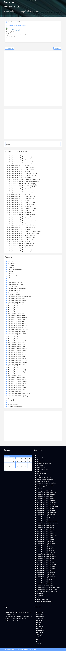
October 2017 (39, 634)
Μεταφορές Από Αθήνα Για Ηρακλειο (17, 325)
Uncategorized (11, 263)
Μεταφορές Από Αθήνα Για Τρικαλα (17, 379)
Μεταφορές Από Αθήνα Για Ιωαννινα (17, 331)
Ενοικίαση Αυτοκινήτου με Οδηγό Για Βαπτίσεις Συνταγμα (21, 222)
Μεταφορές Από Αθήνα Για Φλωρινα (17, 383)
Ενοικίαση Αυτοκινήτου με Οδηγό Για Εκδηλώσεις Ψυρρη (21, 167)
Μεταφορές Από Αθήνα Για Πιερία (16, 368)
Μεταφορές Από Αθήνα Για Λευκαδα (17, 358)
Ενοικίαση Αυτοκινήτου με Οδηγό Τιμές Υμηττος (19, 212)
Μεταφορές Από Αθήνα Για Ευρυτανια (17, 317)
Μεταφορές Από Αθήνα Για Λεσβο (16, 356)
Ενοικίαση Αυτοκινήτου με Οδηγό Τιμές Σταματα (19, 241)
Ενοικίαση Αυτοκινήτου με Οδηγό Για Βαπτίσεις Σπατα (20, 245)
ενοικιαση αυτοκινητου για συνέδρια (17, 290)
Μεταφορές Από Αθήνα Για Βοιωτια (17, 306)
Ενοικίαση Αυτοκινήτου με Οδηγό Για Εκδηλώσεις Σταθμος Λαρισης (24, 231)
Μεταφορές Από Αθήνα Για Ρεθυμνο (17, 371)
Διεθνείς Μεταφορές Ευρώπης (15, 284)
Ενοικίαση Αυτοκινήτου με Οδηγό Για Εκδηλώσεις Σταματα (21, 237)
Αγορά (7, 40)
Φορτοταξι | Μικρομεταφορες (15, 406)
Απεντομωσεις (11, 265)
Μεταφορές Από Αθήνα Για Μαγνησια (17, 360)
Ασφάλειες (10, 277)
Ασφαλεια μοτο (12, 273)
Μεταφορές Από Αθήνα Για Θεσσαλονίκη (18, 329)
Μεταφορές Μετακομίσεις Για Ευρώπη (18, 395)
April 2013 (38, 643)
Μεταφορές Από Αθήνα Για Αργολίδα (17, 298)
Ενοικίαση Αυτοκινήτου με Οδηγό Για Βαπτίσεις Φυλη (20, 198)
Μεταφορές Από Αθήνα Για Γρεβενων (17, 308)
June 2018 (38, 624)
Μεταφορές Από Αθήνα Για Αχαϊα (16, 304)
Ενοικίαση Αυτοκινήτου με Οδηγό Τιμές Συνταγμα (19, 223)
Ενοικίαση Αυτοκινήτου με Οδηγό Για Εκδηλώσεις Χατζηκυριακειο (23, 179)
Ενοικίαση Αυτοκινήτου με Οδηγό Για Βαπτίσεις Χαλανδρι (21, 187)
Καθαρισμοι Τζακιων (13, 292)
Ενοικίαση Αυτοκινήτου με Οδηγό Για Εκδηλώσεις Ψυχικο (21, 161)
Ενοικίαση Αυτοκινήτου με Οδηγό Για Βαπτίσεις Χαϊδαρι (21, 192)
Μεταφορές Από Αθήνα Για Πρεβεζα (17, 370)
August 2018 (39, 620)
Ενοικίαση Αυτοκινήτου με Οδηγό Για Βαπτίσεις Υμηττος (21, 210)
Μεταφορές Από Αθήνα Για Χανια (16, 389)
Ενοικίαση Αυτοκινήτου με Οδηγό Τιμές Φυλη (18, 200)
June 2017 (38, 642)
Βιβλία (19, 22)
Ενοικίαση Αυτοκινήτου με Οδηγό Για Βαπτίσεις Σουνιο (20, 251)
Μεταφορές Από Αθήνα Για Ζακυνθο (17, 319)
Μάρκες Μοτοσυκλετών (14, 294)
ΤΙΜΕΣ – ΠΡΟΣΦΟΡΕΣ (46, 12)
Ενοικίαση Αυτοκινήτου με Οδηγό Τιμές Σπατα (18, 247)
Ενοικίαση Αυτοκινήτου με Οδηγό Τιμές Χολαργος (19, 177)
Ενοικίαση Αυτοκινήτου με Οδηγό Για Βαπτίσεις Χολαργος (21, 175)
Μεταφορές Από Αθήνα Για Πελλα (16, 366)
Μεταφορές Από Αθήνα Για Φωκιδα (17, 385)
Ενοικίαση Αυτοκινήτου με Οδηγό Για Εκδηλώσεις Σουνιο (21, 249)
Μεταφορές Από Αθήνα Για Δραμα (16, 310)
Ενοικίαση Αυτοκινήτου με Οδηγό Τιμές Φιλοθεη (19, 206)
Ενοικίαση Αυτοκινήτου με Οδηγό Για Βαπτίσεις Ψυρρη (20, 169)
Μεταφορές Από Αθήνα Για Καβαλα (17, 333)
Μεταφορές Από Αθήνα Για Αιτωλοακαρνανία (19, 296)
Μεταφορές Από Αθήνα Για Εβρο (16, 313)
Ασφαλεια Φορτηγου (13, 275)
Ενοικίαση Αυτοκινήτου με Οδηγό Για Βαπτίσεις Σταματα (21, 239)
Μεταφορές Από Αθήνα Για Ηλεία (16, 321)
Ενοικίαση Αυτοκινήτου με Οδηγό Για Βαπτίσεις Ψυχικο (20, 163)
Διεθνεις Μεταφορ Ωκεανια (15, 282)
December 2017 (40, 630)
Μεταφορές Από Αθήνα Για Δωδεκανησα (18, 311)
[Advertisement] (17, 79)
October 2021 (39, 618)
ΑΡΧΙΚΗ (10, 12)
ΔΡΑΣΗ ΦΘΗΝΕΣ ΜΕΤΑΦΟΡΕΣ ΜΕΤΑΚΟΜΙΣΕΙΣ (26, 12)
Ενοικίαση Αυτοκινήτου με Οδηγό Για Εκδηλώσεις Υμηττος (21, 208)
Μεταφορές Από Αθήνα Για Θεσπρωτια (18, 327)
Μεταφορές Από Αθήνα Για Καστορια (17, 337)
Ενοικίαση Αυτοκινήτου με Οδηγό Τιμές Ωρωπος (19, 160)
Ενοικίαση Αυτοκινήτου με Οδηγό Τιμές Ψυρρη (18, 171)
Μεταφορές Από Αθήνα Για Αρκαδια (17, 300)
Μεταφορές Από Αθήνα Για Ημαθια (17, 323)
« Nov (5, 470)
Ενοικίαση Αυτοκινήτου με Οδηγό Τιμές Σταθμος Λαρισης (21, 235)
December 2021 (40, 616)
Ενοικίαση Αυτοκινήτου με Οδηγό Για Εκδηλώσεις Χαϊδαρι (21, 190)
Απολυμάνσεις (11, 267)
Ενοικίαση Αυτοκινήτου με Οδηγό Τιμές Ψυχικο (18, 165)
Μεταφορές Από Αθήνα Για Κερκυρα (17, 339)
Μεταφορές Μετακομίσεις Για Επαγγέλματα (19, 393)
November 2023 (40, 612)
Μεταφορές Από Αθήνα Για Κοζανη (17, 344)
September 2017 (40, 636)
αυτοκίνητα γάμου (12, 278)
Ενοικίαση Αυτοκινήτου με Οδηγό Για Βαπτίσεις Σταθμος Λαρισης (23, 233)
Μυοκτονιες (11, 399)
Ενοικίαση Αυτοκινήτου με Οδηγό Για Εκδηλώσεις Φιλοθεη (21, 202)
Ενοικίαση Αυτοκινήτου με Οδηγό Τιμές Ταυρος (18, 218)
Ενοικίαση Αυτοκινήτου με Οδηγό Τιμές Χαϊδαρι (19, 194)
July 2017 (38, 640)
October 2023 (39, 614)
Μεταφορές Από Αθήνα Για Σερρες (16, 377)
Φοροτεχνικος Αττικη (13, 404)
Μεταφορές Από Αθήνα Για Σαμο (16, 375)
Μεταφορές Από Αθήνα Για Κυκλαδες (17, 348)
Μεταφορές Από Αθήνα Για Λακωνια (17, 350)
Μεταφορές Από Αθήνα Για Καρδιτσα (17, 335)
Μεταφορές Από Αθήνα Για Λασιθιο (17, 354)
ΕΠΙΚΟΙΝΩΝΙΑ (57, 12)
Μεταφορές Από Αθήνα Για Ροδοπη (17, 373)
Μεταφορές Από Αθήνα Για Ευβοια (16, 315)
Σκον (9, 402)
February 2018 (39, 626)
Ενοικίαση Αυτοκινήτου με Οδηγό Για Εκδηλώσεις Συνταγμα (22, 220)
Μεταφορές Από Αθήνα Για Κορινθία (17, 346)
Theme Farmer (32, 649)
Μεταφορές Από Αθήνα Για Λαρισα (17, 352)
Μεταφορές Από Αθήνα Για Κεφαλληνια (18, 340)
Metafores (10, 261)
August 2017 (39, 638)
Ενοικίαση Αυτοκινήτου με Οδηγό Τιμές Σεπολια (19, 229)
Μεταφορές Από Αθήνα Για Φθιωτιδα (17, 381)
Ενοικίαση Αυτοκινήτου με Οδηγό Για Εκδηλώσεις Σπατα (21, 243)
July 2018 (38, 622)
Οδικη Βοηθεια (11, 401)
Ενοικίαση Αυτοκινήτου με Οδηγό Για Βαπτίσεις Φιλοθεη (21, 204)
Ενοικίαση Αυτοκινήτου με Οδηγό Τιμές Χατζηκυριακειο (21, 183)
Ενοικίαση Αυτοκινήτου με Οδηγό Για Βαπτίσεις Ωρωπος (21, 158)
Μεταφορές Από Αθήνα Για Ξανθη (16, 364)
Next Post (57, 48)
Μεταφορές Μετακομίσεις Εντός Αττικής (18, 397)
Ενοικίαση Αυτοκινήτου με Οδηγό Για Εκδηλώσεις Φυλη (21, 196)
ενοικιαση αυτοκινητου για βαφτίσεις (17, 288)
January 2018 (39, 628)
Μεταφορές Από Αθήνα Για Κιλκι (16, 342)
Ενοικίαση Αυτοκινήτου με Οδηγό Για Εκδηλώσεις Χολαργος (22, 173)
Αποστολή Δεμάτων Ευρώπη (15, 269)
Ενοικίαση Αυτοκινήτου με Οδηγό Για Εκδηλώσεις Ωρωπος (21, 156)
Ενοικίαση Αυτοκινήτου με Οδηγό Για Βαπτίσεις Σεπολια (21, 227)
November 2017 (40, 632)
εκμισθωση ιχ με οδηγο (13, 286)
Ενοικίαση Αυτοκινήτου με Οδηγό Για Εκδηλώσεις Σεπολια (21, 225)
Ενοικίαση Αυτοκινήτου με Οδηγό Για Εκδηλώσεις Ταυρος (21, 214)
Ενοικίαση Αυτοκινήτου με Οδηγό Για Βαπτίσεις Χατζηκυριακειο (23, 181)
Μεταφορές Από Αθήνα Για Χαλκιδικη (17, 387)
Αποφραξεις (11, 271)
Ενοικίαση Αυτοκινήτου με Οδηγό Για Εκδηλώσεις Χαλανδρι (22, 185)
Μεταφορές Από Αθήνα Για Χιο (16, 391)
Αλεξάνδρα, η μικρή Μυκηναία (16, 25)
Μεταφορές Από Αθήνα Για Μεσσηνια (17, 362)
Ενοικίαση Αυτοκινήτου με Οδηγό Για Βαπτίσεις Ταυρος (21, 216)
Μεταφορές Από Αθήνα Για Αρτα (16, 302)
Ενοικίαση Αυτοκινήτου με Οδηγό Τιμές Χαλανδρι (19, 189)
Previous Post (10, 48)
